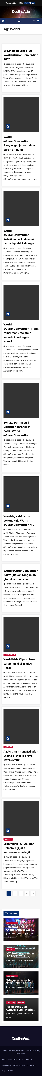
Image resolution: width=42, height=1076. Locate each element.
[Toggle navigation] (19, 20)
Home (4, 1059)
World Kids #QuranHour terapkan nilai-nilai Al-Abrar (20, 664)
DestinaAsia (21, 11)
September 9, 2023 (14, 673)
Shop (3, 1071)
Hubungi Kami (7, 1065)
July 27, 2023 (12, 857)
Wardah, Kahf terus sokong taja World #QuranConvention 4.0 (19, 520)
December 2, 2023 (13, 154)
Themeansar (20, 1054)
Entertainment (12, 923)
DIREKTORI (28, 1059)
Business (10, 949)
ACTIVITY (8, 747)
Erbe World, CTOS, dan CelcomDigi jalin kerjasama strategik (19, 848)
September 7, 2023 (14, 765)
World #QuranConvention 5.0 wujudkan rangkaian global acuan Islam (21, 575)
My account (31, 1065)
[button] (34, 21)
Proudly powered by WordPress (13, 1051)
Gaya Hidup (11, 1003)
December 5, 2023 (13, 64)
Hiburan (21, 1003)
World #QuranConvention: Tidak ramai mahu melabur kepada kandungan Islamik (21, 333)
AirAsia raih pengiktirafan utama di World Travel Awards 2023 (21, 756)
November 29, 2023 (14, 529)
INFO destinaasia (19, 1065)
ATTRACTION (10, 655)
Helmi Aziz (29, 64)
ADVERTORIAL (12, 1059)
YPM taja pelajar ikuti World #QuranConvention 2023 (21, 55)
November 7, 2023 (14, 584)
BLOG (21, 1059)
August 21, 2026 (15, 934)
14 (27, 893)
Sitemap (10, 1071)
